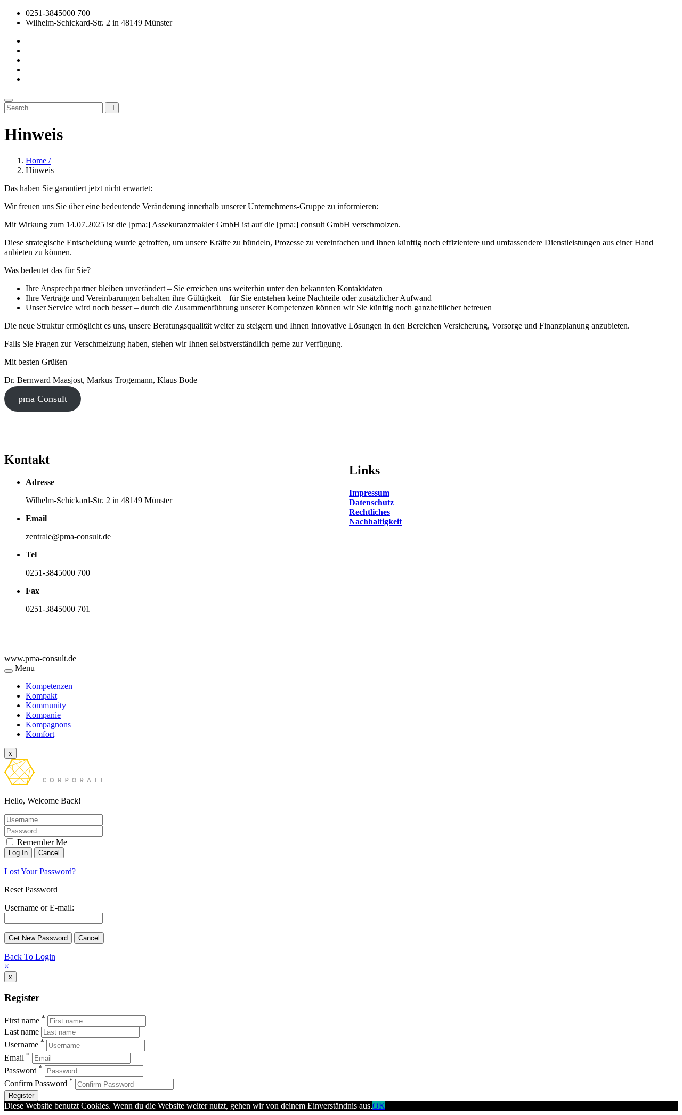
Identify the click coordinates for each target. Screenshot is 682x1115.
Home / (38, 160)
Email (14, 1057)
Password (20, 1070)
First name (21, 1020)
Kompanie (43, 714)
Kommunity (46, 705)
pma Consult (42, 398)
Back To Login (29, 956)
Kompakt (41, 695)
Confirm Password (35, 1083)
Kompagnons (48, 724)
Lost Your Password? (40, 871)
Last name (21, 1031)
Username (21, 1045)
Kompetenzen (49, 686)
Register (21, 1096)
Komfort (40, 734)
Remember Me (41, 842)
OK (378, 1105)
